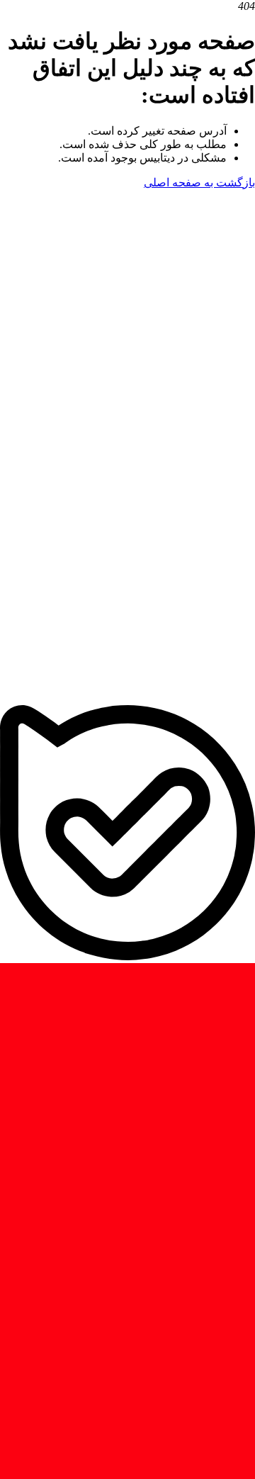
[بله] (127, 956)
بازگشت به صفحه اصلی (199, 182)
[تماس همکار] (127, 698)
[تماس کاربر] (127, 440)
